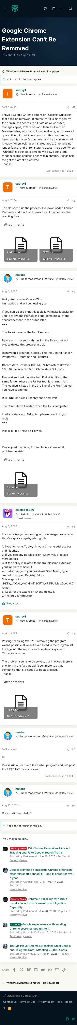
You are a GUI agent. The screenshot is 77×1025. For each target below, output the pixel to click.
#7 (73, 805)
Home (68, 1001)
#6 (73, 749)
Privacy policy (46, 1001)
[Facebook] (67, 1019)
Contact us (10, 1001)
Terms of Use (27, 1001)
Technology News (21, 936)
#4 (73, 526)
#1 (73, 107)
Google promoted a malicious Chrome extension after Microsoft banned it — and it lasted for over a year (41, 874)
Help (60, 1001)
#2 (73, 200)
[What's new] (62, 9)
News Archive (18, 889)
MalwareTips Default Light (22, 995)
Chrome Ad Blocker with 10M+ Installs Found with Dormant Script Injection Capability (38, 903)
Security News (18, 860)
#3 (73, 291)
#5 (73, 633)
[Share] (68, 107)
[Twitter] (73, 1019)
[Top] (4, 1008)
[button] (6, 8)
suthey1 (10, 55)
